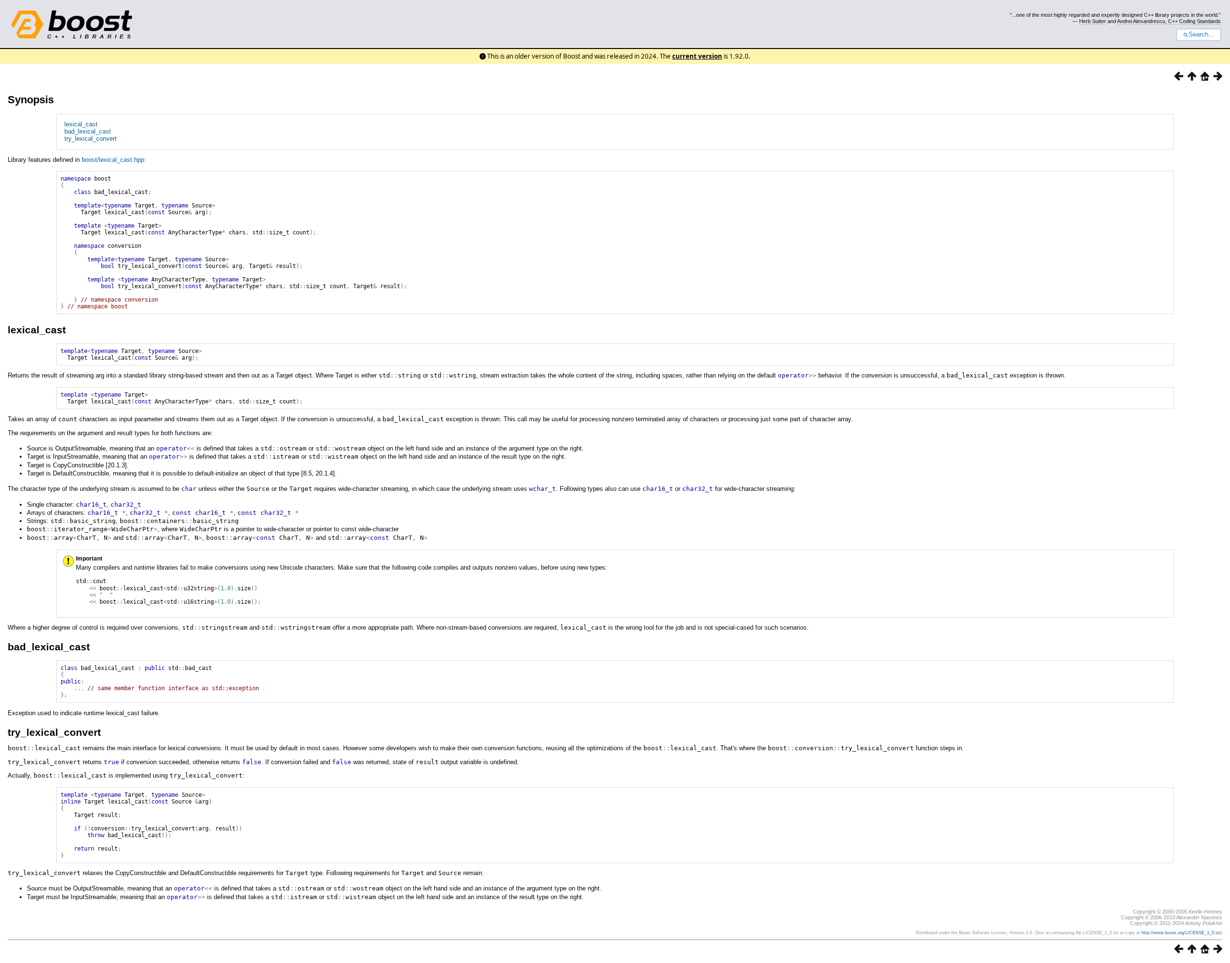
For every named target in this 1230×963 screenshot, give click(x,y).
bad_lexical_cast (87, 131)
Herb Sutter (1092, 21)
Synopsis (31, 100)
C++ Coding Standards (1194, 21)
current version (697, 56)
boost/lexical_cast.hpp (113, 159)
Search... (1201, 34)
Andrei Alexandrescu (1141, 21)
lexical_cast (81, 124)
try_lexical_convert (90, 138)
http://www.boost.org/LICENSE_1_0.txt (1181, 932)
